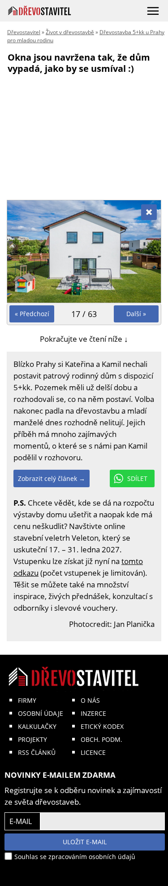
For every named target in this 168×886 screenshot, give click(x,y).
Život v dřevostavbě (70, 32)
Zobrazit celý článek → (51, 478)
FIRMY (27, 700)
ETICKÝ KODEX (102, 726)
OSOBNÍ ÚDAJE (40, 713)
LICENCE (93, 752)
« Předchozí (32, 313)
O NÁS (90, 700)
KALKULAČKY (37, 726)
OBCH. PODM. (101, 739)
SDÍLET (137, 478)
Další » (136, 313)
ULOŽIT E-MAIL (85, 842)
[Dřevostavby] (40, 10)
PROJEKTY (32, 739)
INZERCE (93, 713)
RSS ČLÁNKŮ (37, 752)
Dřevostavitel (23, 32)
